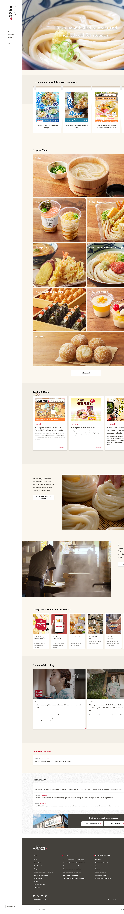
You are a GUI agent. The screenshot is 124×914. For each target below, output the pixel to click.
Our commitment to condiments (73, 869)
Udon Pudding (38, 878)
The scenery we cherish (70, 875)
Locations (11, 37)
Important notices (113, 899)
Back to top (35, 836)
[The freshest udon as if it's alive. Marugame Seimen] (40, 848)
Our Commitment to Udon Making (73, 860)
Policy (121, 899)
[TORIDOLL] (39, 909)
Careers (121, 909)
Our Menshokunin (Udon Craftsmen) (74, 863)
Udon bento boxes (39, 866)
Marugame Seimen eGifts (103, 878)
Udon (35, 860)
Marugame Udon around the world (74, 878)
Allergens (37, 887)
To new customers (100, 872)
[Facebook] (34, 895)
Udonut (36, 881)
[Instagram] (46, 895)
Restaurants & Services (102, 855)
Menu (9, 32)
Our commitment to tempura (72, 872)
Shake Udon (37, 863)
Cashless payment (100, 875)
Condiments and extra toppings (43, 872)
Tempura (36, 869)
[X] (38, 895)
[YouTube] (42, 895)
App (9, 43)
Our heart (11, 34)
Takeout (10, 40)
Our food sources (39, 884)
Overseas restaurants (101, 863)
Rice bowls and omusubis (41, 875)
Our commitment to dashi (71, 866)
